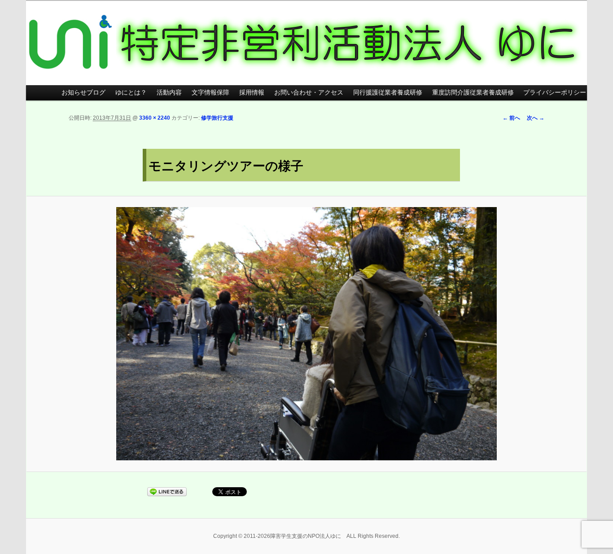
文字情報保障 (210, 92)
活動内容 (169, 92)
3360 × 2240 (154, 118)
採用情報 (251, 92)
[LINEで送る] (167, 491)
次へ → (535, 118)
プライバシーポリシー (554, 92)
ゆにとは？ (131, 92)
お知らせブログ (83, 92)
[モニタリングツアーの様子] (306, 333)
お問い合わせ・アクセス (308, 92)
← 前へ (511, 118)
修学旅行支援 (217, 118)
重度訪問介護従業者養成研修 (473, 92)
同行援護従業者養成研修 (387, 92)
